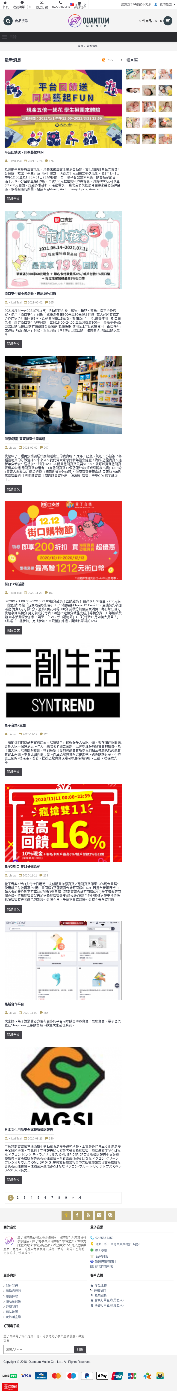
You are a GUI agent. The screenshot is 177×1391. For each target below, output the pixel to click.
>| (79, 1197)
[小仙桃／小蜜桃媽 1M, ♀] (149, 74)
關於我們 (12, 1285)
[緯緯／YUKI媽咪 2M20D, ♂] (165, 74)
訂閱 (80, 1349)
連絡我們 (12, 1306)
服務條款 (12, 1296)
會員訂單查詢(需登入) (109, 1300)
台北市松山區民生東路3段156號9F (118, 1244)
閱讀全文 (13, 198)
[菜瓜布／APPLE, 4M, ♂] (133, 74)
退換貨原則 (13, 1291)
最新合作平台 (14, 1004)
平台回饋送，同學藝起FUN (24, 152)
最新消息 (92, 46)
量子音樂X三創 (15, 725)
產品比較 (101, 1285)
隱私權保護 (13, 1301)
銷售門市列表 (104, 1266)
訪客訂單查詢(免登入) (109, 1305)
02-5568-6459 (104, 1238)
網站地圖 (12, 1312)
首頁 (80, 46)
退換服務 (101, 1295)
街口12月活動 (14, 584)
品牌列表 (102, 1256)
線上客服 (101, 1250)
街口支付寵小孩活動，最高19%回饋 (30, 293)
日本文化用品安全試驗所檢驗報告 (29, 1129)
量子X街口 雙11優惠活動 (22, 866)
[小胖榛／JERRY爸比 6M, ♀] (133, 90)
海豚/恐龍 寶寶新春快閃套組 (25, 439)
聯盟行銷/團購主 (106, 1261)
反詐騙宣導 (13, 1317)
